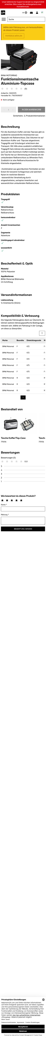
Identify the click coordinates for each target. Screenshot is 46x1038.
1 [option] (23, 397)
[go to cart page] (42, 12)
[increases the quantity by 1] (12, 110)
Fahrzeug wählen (13, 36)
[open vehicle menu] (31, 12)
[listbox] (23, 397)
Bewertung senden (23, 529)
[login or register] (37, 12)
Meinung (5, 514)
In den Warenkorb (31, 109)
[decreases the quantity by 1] (5, 110)
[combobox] (26, 19)
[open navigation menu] (3, 19)
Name (4, 505)
